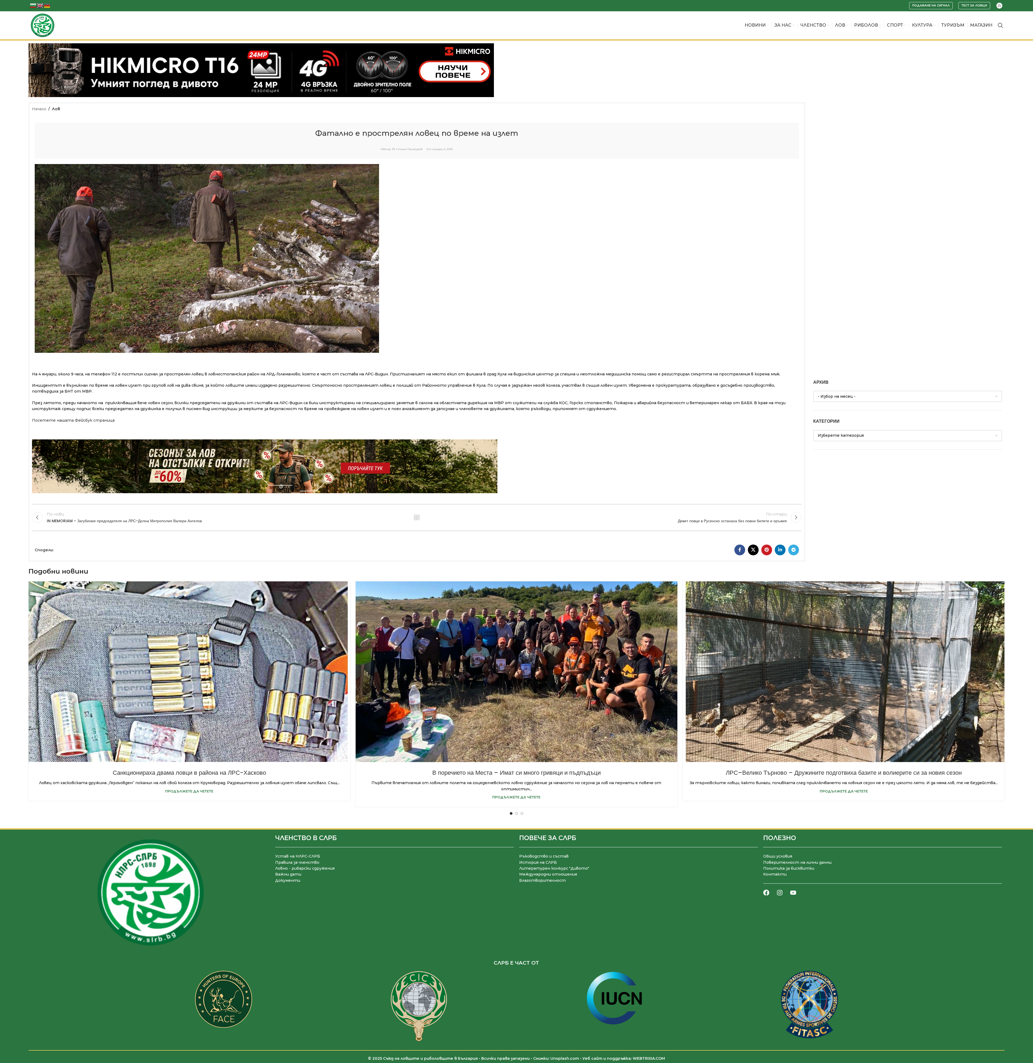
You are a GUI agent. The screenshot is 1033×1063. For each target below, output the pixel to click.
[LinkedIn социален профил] (780, 550)
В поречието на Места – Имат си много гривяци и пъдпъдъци (516, 773)
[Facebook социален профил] (739, 550)
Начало (39, 108)
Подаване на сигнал (931, 5)
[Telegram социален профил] (793, 550)
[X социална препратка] (753, 550)
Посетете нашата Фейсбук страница (73, 420)
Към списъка (416, 517)
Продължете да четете (189, 791)
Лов (56, 108)
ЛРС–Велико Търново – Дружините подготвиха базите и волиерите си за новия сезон (844, 773)
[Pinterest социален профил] (766, 550)
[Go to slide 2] (516, 813)
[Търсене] (1000, 25)
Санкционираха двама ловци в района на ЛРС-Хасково (189, 773)
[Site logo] (42, 25)
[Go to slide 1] (511, 813)
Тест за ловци (974, 5)
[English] (40, 5)
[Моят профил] (999, 5)
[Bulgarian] (33, 5)
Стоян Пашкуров (409, 149)
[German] (47, 5)
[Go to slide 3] (522, 813)
